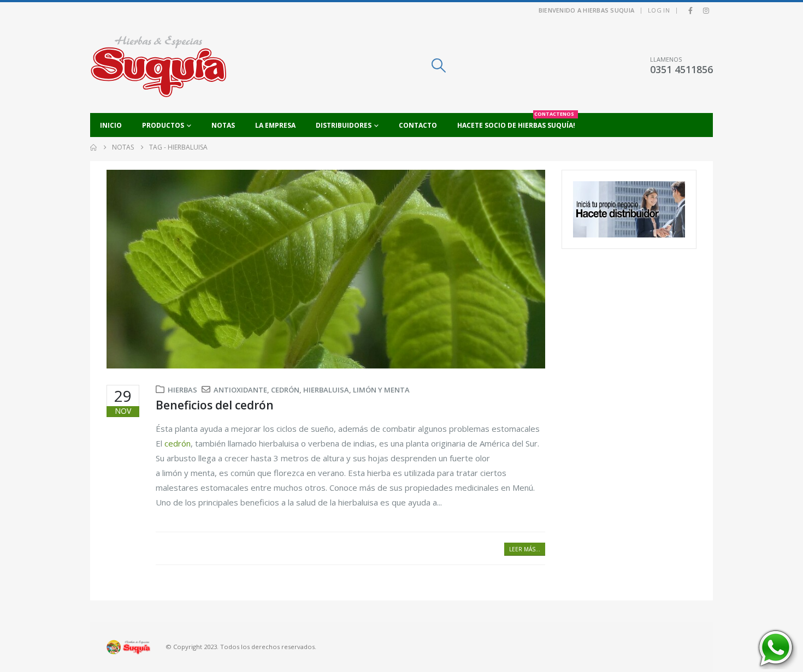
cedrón (285, 390)
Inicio (111, 125)
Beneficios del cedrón (215, 405)
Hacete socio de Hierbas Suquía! (516, 121)
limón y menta (381, 390)
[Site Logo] (158, 65)
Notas (223, 125)
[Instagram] (706, 10)
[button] (438, 65)
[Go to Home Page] (93, 147)
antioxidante (240, 390)
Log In (659, 10)
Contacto (418, 125)
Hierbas (182, 390)
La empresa (275, 125)
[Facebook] (690, 10)
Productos (163, 125)
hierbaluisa (326, 390)
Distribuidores (343, 125)
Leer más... (524, 549)
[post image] (326, 269)
